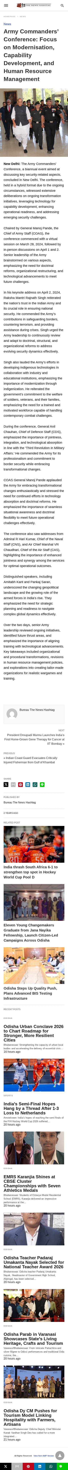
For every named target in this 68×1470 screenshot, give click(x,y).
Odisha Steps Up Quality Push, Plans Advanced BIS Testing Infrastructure (30, 993)
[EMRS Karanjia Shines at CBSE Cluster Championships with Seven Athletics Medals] (34, 1148)
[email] (17, 1466)
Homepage (10, 17)
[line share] (42, 784)
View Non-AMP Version (44, 1456)
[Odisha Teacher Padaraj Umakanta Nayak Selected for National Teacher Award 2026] (34, 1229)
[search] (62, 5)
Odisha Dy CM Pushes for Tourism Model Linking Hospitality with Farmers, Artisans (30, 1417)
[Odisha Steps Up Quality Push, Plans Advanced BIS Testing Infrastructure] (34, 965)
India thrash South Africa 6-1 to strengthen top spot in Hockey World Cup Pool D (31, 872)
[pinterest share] (20, 784)
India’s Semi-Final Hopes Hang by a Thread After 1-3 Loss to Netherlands (31, 1108)
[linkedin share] (27, 784)
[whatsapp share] (35, 784)
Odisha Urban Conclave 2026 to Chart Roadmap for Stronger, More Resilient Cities (33, 1033)
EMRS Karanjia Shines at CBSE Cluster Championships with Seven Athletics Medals (32, 1183)
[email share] (13, 784)
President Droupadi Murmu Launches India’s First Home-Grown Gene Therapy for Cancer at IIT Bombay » (34, 739)
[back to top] (59, 1455)
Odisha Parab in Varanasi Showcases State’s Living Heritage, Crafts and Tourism (33, 1339)
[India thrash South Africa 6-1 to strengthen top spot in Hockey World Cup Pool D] (34, 844)
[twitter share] (6, 784)
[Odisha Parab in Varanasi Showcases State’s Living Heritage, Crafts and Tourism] (34, 1305)
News (23, 17)
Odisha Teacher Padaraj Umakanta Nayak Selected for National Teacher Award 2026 (34, 1262)
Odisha (8, 1018)
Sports (8, 1096)
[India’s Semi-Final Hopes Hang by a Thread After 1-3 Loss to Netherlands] (34, 1075)
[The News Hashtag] (34, 5)
